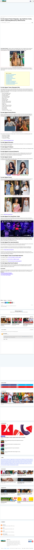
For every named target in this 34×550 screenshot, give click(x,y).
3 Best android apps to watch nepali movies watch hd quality (13, 437)
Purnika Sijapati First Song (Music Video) (11, 81)
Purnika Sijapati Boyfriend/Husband (10, 84)
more (28, 463)
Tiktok (27, 462)
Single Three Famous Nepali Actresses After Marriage (16, 324)
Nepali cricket (2, 462)
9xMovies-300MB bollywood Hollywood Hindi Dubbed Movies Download (14, 440)
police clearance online (25, 336)
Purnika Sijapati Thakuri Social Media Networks (12, 83)
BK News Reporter (18, 311)
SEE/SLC (14, 462)
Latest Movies (17, 460)
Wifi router (2, 463)
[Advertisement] (17, 9)
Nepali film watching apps (8, 462)
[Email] (12, 302)
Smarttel (19, 462)
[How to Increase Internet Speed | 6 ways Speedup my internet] (2, 445)
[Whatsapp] (9, 302)
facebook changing (22, 463)
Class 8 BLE (27, 459)
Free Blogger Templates (17, 548)
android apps (11, 463)
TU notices (24, 462)
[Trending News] (17, 398)
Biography (5, 300)
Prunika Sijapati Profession (9, 77)
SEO (16, 462)
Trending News (5, 16)
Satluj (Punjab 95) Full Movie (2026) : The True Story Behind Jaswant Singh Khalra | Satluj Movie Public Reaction (24, 494)
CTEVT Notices (23, 459)
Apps (1, 459)
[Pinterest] (10, 302)
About (25, 548)
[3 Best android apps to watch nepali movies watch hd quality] (17, 430)
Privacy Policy (31, 548)
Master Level (22, 460)
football (26, 463)
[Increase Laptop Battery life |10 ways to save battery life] (2, 449)
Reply (4, 339)
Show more (31, 316)
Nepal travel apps (30, 460)
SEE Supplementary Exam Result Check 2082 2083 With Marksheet (25, 502)
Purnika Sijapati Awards (9, 79)
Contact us (27, 548)
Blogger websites (13, 459)
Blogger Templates (6, 548)
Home (1, 16)
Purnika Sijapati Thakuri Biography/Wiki (11, 74)
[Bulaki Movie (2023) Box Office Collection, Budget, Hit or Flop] (2, 452)
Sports (21, 462)
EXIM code (31, 459)
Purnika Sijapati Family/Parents (10, 75)
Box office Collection (18, 459)
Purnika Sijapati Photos (9, 80)
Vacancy (30, 462)
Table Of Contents (8, 73)
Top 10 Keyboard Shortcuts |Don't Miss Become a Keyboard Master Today (24, 482)
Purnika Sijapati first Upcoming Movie (10, 82)
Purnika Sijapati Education (9, 76)
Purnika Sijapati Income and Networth (10, 78)
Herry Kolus (5, 333)
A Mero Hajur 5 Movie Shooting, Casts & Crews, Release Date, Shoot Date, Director (12, 403)
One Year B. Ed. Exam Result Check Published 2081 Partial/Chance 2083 (8, 502)
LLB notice (14, 460)
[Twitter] (7, 302)
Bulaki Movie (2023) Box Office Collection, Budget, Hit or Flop (12, 451)
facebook (17, 463)
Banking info (8, 459)
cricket (14, 463)
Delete (6, 339)
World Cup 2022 (7, 463)
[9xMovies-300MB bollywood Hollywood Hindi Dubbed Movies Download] (2, 441)
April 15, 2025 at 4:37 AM (6, 334)
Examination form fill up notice (4, 460)
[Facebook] (5, 302)
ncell (30, 463)
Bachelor (5, 459)
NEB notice (26, 460)
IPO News (10, 460)
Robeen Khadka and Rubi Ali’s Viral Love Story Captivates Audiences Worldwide (6, 324)
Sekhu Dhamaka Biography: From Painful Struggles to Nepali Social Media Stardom (28, 324)
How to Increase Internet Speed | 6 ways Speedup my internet (12, 444)
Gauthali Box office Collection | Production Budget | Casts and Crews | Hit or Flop (24, 475)
